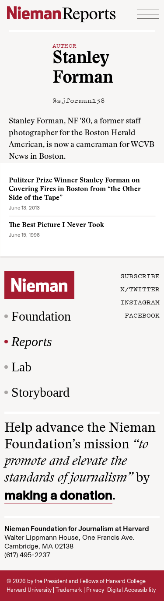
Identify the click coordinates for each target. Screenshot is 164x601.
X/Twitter (140, 289)
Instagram (140, 302)
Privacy (95, 590)
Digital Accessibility (131, 590)
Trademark (69, 590)
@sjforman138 (78, 100)
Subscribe (140, 275)
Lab (21, 367)
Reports (31, 341)
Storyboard (40, 392)
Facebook (142, 315)
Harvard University (29, 590)
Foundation (41, 316)
